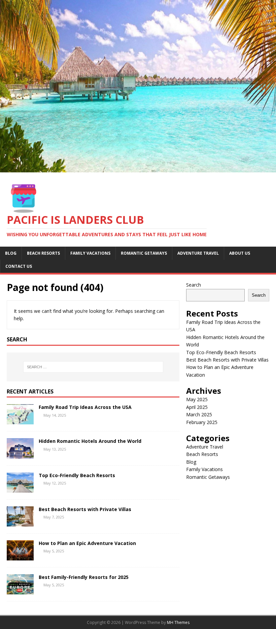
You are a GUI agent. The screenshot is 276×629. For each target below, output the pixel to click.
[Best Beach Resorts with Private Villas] (20, 522)
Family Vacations (90, 253)
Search (193, 285)
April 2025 (197, 407)
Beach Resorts (43, 253)
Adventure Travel (198, 253)
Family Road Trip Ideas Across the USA (85, 407)
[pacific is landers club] (138, 168)
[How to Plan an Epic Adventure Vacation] (20, 556)
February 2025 (201, 422)
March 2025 (199, 414)
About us (239, 253)
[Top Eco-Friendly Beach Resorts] (20, 488)
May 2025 (197, 399)
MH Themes (178, 622)
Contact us (18, 266)
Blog (10, 253)
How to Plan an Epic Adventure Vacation (87, 543)
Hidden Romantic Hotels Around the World (90, 441)
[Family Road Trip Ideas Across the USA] (20, 420)
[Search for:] (93, 367)
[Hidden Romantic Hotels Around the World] (20, 454)
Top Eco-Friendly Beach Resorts (77, 475)
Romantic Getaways (144, 253)
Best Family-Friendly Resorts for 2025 (84, 577)
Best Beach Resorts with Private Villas (85, 509)
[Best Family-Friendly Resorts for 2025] (20, 590)
